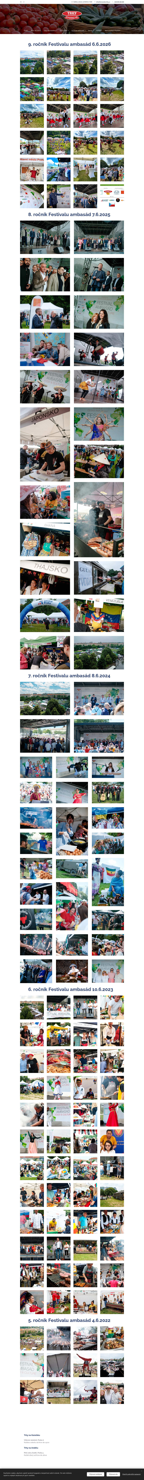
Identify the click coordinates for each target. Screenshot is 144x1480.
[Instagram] (24, 2)
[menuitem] (26, 30)
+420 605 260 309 (119, 2)
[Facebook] (21, 2)
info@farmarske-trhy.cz (103, 2)
